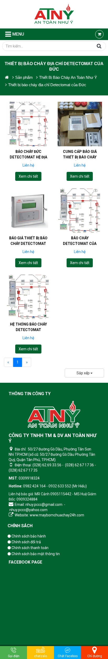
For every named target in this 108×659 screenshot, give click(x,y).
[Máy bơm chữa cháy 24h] (54, 14)
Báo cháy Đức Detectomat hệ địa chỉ (28, 157)
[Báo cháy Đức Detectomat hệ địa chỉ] (28, 124)
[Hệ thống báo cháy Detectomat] (28, 296)
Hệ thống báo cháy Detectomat (28, 327)
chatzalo (40, 656)
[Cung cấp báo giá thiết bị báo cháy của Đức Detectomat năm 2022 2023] (80, 124)
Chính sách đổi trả (26, 542)
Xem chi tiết (28, 176)
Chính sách (20, 525)
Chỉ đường (94, 656)
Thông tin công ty (30, 393)
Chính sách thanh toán (29, 548)
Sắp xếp (83, 373)
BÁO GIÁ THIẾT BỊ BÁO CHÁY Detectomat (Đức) (28, 243)
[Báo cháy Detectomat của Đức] (80, 210)
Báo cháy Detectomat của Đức (79, 243)
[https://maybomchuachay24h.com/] (7, 77)
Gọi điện (13, 656)
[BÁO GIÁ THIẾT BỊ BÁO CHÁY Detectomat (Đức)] (28, 210)
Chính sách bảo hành (28, 536)
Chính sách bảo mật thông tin (35, 554)
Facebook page (25, 562)
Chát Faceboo (68, 656)
